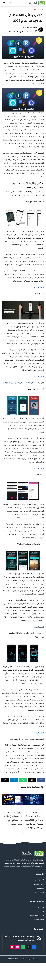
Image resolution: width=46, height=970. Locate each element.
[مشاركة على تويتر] (32, 780)
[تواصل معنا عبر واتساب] (23, 947)
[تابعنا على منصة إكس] (28, 947)
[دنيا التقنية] (37, 3)
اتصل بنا (41, 912)
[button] (11, 3)
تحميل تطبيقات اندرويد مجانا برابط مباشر (19, 383)
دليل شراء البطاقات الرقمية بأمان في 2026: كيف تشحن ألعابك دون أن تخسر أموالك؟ (33, 820)
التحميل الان (39, 287)
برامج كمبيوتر (39, 884)
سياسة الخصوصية (37, 916)
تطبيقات (40, 888)
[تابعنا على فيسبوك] (34, 947)
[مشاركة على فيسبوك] (41, 780)
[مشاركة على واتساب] (23, 780)
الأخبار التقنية (39, 880)
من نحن (41, 907)
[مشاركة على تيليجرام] (14, 780)
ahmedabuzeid (32, 27)
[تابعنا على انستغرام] (17, 947)
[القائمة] (4, 3)
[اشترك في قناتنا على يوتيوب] (12, 947)
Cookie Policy (39, 920)
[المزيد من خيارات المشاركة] (5, 780)
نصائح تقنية (37, 10)
